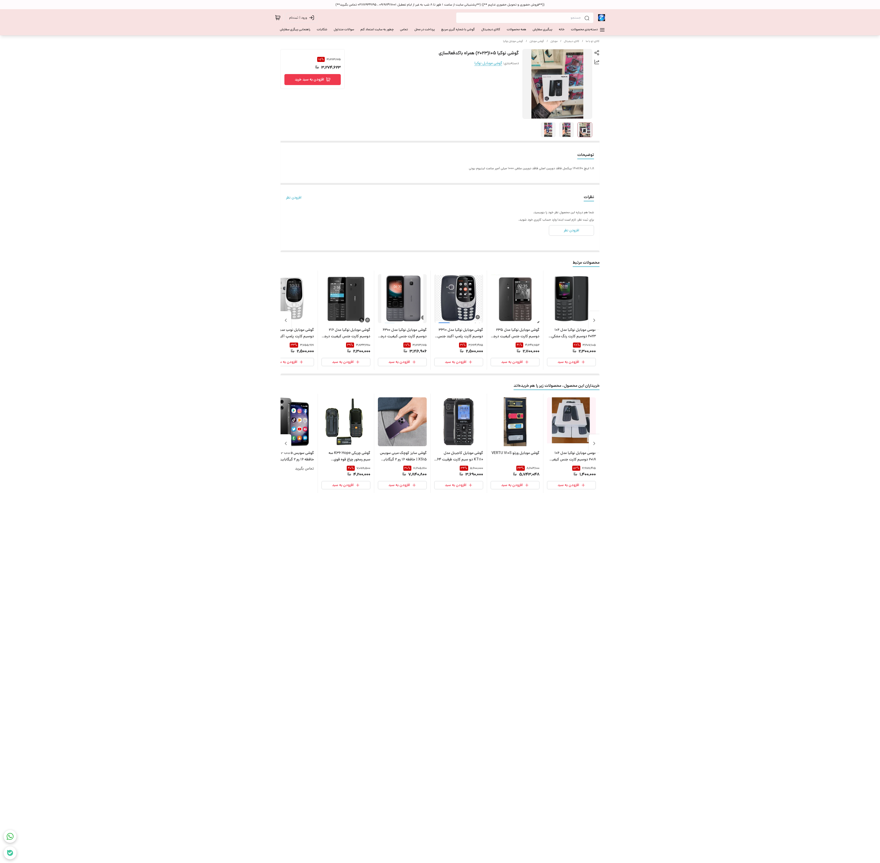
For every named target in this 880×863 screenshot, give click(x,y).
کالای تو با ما (593, 41)
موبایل (554, 41)
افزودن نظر (293, 197)
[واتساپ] (10, 836)
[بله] (10, 852)
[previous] (594, 320)
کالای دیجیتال (571, 41)
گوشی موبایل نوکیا (513, 41)
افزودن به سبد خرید (309, 79)
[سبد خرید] (277, 17)
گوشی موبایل (537, 41)
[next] (285, 320)
